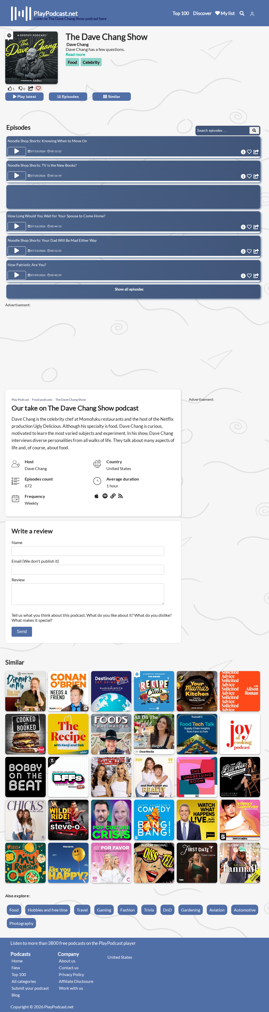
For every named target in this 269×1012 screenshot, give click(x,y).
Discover (202, 13)
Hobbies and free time (48, 909)
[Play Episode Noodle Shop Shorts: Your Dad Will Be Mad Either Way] (17, 250)
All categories (24, 981)
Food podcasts (42, 400)
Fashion (127, 909)
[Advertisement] (217, 81)
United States (119, 957)
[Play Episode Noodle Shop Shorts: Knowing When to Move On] (17, 151)
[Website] (113, 497)
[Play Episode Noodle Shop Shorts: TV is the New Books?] (17, 175)
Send (22, 631)
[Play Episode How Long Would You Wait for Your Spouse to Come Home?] (17, 226)
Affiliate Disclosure (76, 981)
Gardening (190, 909)
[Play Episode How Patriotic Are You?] (17, 275)
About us (67, 960)
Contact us (69, 967)
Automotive (245, 909)
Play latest (26, 96)
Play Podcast (20, 400)
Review (18, 579)
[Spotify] (105, 497)
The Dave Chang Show (70, 400)
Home (17, 960)
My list (227, 13)
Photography (21, 923)
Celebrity (91, 62)
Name (17, 542)
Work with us (71, 987)
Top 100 (181, 13)
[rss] (121, 497)
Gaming (104, 909)
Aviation (217, 909)
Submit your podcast (30, 987)
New (16, 967)
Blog (16, 994)
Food (72, 62)
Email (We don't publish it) (35, 560)
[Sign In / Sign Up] (252, 14)
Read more (75, 54)
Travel (82, 909)
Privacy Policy (71, 974)
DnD (167, 909)
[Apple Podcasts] (97, 497)
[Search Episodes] (254, 130)
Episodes (70, 96)
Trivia (149, 909)
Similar (113, 96)
